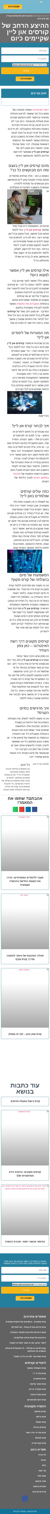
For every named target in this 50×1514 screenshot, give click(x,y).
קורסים (37, 16)
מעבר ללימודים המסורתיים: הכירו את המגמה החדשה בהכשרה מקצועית (25, 881)
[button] (5, 93)
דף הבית (45, 16)
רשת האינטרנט (40, 109)
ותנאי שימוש (17, 65)
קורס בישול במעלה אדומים (25, 1101)
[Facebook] (25, 1498)
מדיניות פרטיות (27, 65)
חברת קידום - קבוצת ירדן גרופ (25, 1511)
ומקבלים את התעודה (28, 303)
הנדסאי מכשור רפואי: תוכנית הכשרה (25, 1241)
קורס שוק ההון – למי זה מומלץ (25, 1034)
